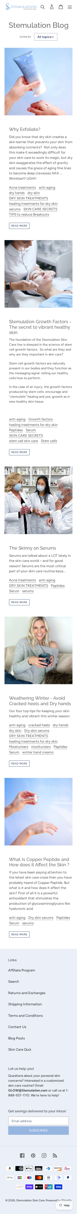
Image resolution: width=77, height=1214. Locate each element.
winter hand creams (38, 752)
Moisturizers (18, 747)
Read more (19, 225)
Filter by (25, 37)
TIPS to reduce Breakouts (29, 214)
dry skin (34, 193)
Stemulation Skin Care (30, 1200)
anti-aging (47, 187)
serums (15, 209)
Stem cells (49, 441)
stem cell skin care (23, 441)
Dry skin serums (36, 730)
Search (13, 981)
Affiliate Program (21, 970)
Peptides (16, 430)
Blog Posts (16, 1038)
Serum (31, 430)
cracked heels (39, 725)
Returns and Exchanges (26, 993)
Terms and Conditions (25, 1016)
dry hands (17, 193)
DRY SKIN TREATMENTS (28, 198)
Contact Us (17, 1027)
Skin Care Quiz (19, 1049)
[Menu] (69, 6)
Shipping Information (25, 1004)
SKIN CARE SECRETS (40, 209)
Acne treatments (22, 187)
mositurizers (41, 747)
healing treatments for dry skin (33, 204)
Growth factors (40, 419)
